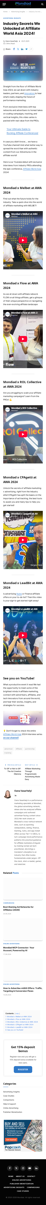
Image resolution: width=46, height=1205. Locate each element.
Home (10, 1176)
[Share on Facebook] (14, 49)
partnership (29, 749)
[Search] (42, 4)
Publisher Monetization (12, 1112)
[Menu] (4, 4)
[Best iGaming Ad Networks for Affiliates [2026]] (23, 889)
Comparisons (8, 1100)
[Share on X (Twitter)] (18, 49)
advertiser (8, 749)
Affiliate (19, 749)
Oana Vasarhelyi (11, 41)
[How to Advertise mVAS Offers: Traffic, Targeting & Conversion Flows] (23, 970)
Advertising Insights (12, 18)
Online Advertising (10, 1108)
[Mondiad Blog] (23, 4)
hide (17, 1013)
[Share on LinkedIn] (22, 49)
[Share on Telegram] (26, 49)
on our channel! (11, 737)
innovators (29, 93)
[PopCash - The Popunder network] (23, 1136)
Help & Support (9, 1104)
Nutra (19, 594)
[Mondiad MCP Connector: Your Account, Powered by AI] (23, 929)
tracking (7, 753)
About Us (20, 1176)
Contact (31, 1176)
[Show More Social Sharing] (31, 49)
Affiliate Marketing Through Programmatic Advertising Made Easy (32, 773)
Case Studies (8, 1096)
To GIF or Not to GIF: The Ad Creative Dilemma (12, 771)
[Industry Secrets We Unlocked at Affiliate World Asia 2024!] (23, 68)
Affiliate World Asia (32, 169)
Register (23, 1069)
